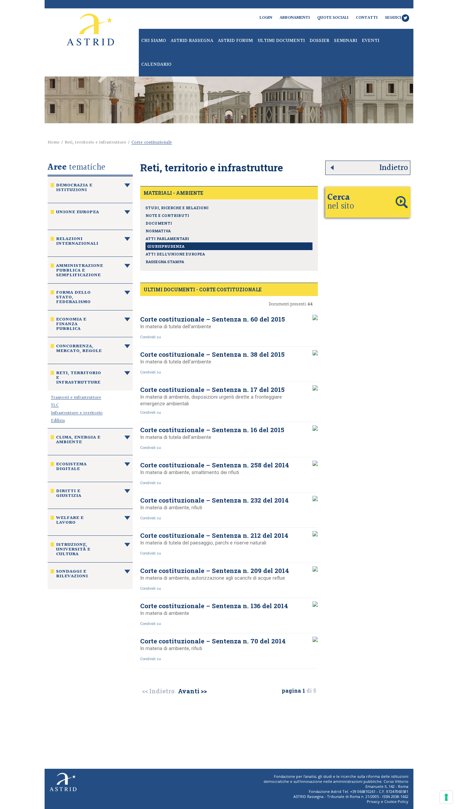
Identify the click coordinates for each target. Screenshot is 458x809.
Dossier (319, 41)
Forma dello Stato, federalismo (73, 298)
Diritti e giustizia (68, 494)
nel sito (340, 202)
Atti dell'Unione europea (175, 253)
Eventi (370, 41)
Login (266, 17)
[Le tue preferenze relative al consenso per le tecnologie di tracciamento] (446, 797)
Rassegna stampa (165, 261)
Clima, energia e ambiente (78, 440)
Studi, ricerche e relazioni (177, 207)
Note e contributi (167, 215)
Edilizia (58, 420)
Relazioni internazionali (77, 242)
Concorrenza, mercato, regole (79, 349)
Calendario (156, 64)
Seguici (393, 17)
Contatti (367, 17)
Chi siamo (153, 41)
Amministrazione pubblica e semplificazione (79, 271)
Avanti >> (192, 691)
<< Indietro (158, 691)
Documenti (159, 223)
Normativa (158, 230)
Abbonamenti (295, 17)
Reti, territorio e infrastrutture (95, 142)
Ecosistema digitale (71, 467)
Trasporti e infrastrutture (76, 397)
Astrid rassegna (192, 41)
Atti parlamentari (167, 238)
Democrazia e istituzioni (74, 188)
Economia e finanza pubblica (71, 325)
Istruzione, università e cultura (73, 550)
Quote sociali (332, 17)
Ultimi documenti (281, 41)
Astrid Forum (235, 41)
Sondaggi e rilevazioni (72, 574)
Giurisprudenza (165, 246)
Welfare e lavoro (69, 521)
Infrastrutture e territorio (77, 413)
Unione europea (77, 213)
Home (54, 142)
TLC (55, 405)
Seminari (345, 41)
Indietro (393, 167)
